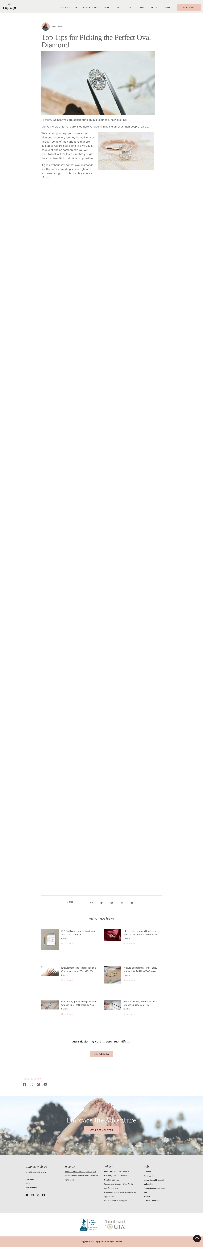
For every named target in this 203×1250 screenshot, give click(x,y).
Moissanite (148, 1184)
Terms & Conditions (151, 1201)
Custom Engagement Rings (154, 1188)
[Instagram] (31, 1084)
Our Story (147, 1172)
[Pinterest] (38, 1084)
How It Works (31, 1187)
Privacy (147, 1196)
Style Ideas (90, 7)
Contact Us (30, 1179)
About (155, 7)
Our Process (69, 7)
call (38, 1172)
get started (189, 7)
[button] (98, 83)
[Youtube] (45, 1084)
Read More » (67, 943)
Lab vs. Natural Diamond (154, 1180)
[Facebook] (24, 1084)
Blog (168, 7)
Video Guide (148, 1176)
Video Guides (112, 7)
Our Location (136, 7)
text (44, 1172)
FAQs (28, 1183)
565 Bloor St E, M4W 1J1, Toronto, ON (80, 1172)
